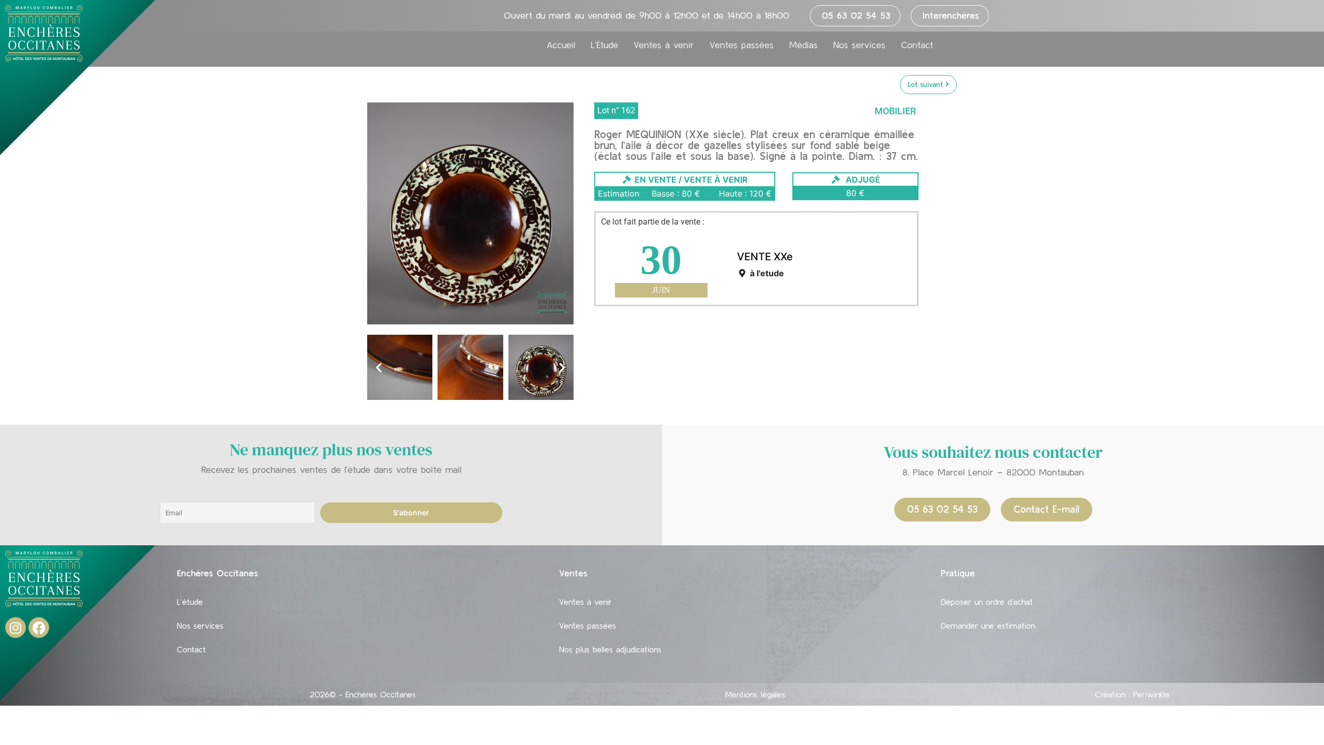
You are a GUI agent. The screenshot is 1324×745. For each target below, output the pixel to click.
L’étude (190, 601)
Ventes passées (742, 45)
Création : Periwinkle (1132, 694)
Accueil (561, 45)
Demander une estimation (988, 625)
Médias (803, 45)
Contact (917, 45)
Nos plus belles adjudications (610, 649)
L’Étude (604, 45)
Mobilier (895, 111)
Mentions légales (755, 694)
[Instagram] (15, 627)
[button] (378, 367)
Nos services (859, 45)
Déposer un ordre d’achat (987, 601)
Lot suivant (926, 84)
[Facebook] (38, 627)
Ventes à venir (664, 45)
